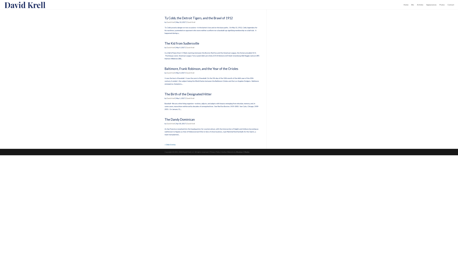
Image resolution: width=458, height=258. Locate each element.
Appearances (431, 5)
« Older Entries (170, 145)
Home (406, 5)
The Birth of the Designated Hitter (188, 94)
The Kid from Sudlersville (182, 43)
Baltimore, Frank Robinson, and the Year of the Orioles (201, 69)
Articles (420, 5)
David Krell (171, 22)
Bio (412, 5)
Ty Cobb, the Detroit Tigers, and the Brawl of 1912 (199, 18)
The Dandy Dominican (180, 119)
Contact (451, 5)
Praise (442, 5)
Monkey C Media (242, 152)
